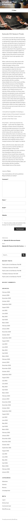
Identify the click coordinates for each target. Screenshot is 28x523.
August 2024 (5, 341)
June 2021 (5, 457)
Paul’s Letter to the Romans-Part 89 (11, 264)
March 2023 (5, 392)
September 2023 (6, 374)
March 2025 (5, 322)
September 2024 (6, 338)
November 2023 (6, 368)
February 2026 (6, 292)
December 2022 (6, 402)
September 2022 (6, 411)
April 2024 (5, 353)
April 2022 (5, 426)
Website (4, 215)
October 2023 (6, 371)
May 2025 (5, 316)
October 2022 (6, 408)
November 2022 (6, 405)
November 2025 (6, 298)
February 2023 (6, 396)
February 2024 (6, 359)
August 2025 (5, 307)
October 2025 (6, 301)
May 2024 (5, 350)
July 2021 (4, 454)
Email (4, 207)
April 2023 (5, 389)
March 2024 (5, 356)
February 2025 (6, 325)
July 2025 (4, 310)
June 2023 (5, 383)
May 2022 (4, 423)
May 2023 (5, 386)
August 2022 (5, 414)
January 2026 (5, 295)
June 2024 (5, 347)
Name (4, 200)
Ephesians (5, 481)
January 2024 (5, 362)
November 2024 (6, 331)
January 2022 (5, 435)
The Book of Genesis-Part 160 (10, 267)
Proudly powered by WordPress (9, 519)
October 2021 (5, 444)
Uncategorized (6, 490)
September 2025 (6, 304)
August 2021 (5, 450)
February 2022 (6, 432)
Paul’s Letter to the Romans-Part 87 (11, 276)
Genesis (4, 484)
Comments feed (6, 506)
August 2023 (5, 377)
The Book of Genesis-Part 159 (10, 273)
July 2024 (4, 344)
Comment (5, 179)
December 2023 (6, 365)
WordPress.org (6, 509)
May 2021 (4, 460)
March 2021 (5, 466)
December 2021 (6, 438)
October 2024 (6, 335)
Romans (4, 487)
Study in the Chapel (9, 3)
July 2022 (4, 417)
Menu (14, 10)
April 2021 (5, 463)
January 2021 (5, 472)
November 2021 (6, 441)
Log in (3, 500)
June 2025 (5, 313)
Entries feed (5, 503)
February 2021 (6, 469)
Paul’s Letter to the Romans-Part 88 (11, 270)
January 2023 (5, 399)
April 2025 (5, 319)
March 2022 (5, 429)
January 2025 (5, 328)
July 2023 (4, 380)
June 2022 (5, 420)
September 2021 (6, 447)
